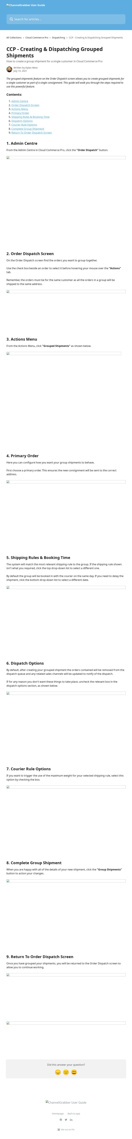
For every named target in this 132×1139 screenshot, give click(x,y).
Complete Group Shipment (27, 129)
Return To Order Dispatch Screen (31, 132)
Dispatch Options (22, 121)
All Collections (14, 37)
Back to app (74, 1113)
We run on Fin (68, 1129)
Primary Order (20, 113)
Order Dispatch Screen (25, 105)
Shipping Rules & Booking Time (30, 117)
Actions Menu (19, 109)
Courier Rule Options (24, 125)
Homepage (58, 1113)
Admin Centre (19, 101)
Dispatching (58, 37)
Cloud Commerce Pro (36, 37)
